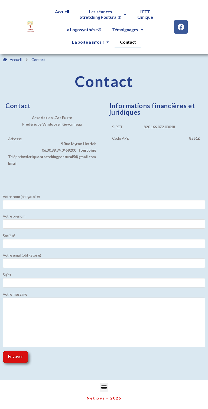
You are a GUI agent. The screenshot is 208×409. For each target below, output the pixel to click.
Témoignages (125, 29)
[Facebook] (181, 27)
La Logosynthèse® (82, 29)
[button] (104, 387)
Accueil (62, 11)
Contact (128, 41)
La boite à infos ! (88, 41)
